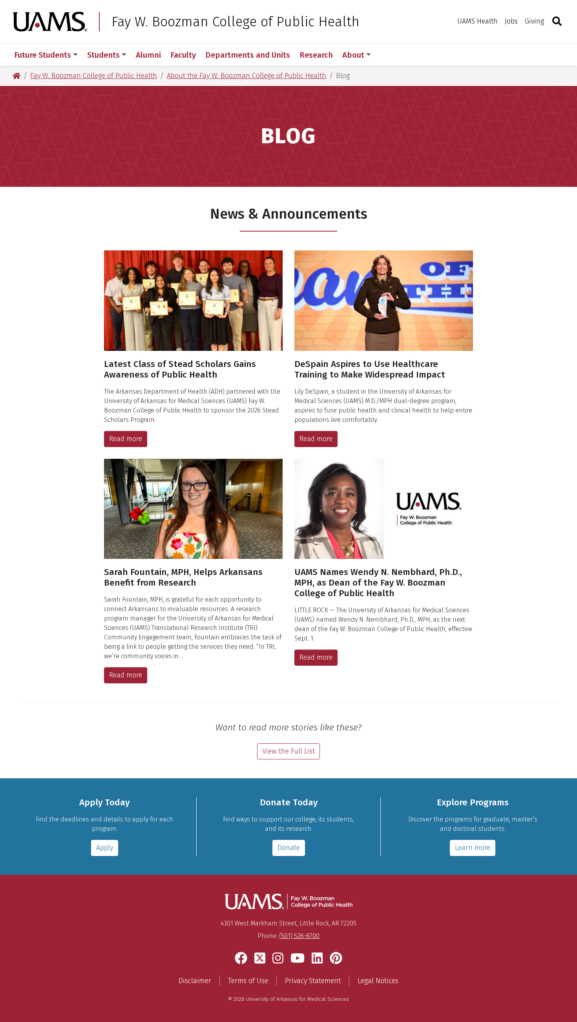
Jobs (511, 21)
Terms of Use (248, 980)
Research (316, 55)
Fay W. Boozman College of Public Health (235, 21)
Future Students (42, 55)
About (353, 55)
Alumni (148, 55)
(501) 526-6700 (299, 936)
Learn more (472, 847)
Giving (534, 21)
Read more (125, 438)
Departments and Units (247, 55)
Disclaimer (195, 980)
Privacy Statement (313, 980)
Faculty (183, 55)
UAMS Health (477, 21)
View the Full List (288, 751)
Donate (289, 847)
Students (103, 55)
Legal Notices (378, 980)
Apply (104, 847)
